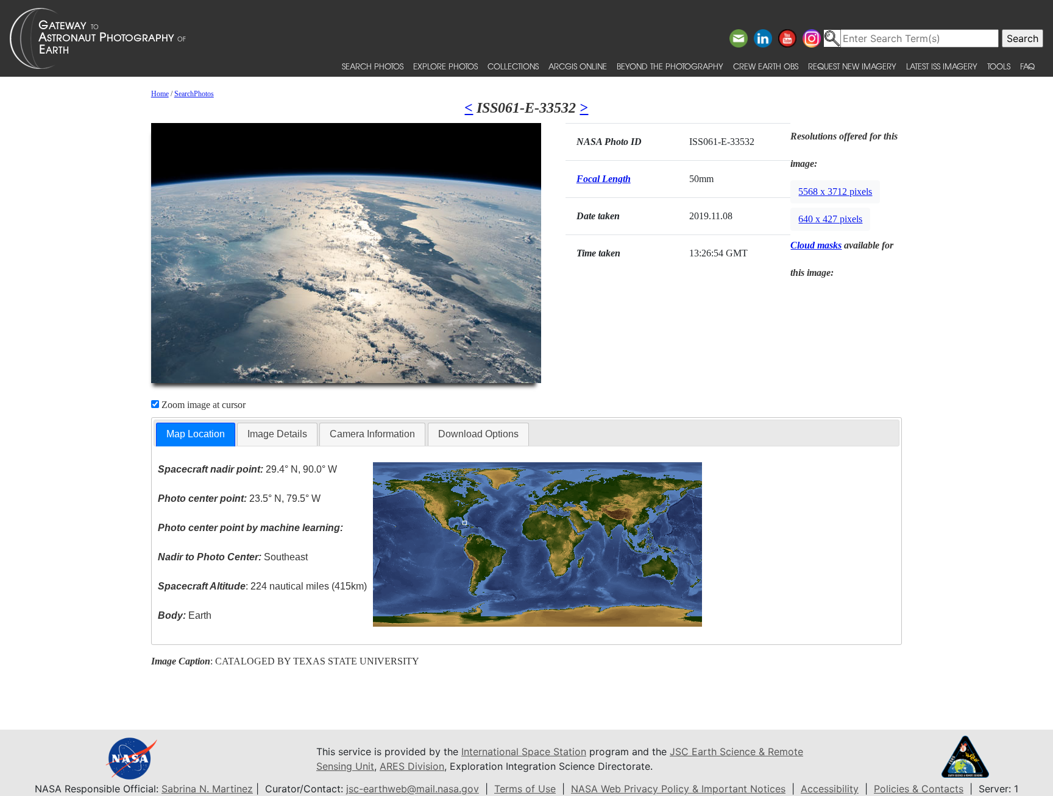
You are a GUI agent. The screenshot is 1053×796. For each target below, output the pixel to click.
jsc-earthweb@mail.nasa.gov (412, 789)
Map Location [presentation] (195, 434)
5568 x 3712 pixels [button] (835, 191)
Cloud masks (816, 245)
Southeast (233, 557)
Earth (184, 615)
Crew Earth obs (765, 66)
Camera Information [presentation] (372, 434)
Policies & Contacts (918, 789)
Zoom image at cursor (202, 405)
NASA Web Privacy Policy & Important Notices (678, 789)
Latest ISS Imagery (941, 66)
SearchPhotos (194, 94)
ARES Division (412, 766)
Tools (998, 66)
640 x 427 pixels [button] (830, 219)
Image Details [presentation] (277, 434)
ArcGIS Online (577, 66)
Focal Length (603, 179)
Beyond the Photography (670, 66)
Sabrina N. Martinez (207, 789)
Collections (513, 66)
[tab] (195, 434)
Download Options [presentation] (478, 434)
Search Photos (372, 66)
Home (160, 94)
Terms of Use (525, 789)
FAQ (1027, 66)
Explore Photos (445, 66)
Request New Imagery (852, 66)
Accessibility (830, 789)
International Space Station (523, 751)
